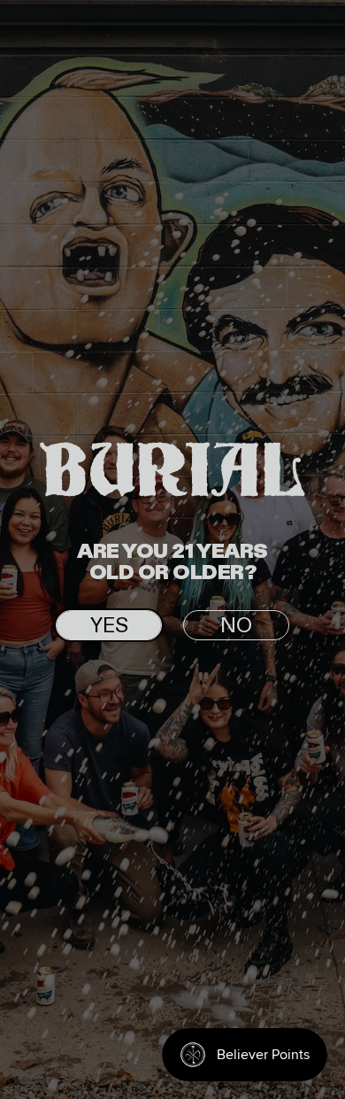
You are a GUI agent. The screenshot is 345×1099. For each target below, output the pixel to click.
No (236, 626)
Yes (109, 626)
